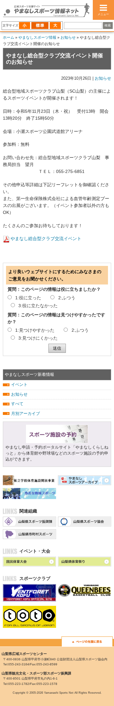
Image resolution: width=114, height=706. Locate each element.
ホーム (8, 37)
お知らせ (68, 37)
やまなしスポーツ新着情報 (29, 374)
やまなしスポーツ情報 (37, 37)
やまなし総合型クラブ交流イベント (45, 238)
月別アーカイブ (25, 413)
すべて (17, 404)
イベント (19, 384)
